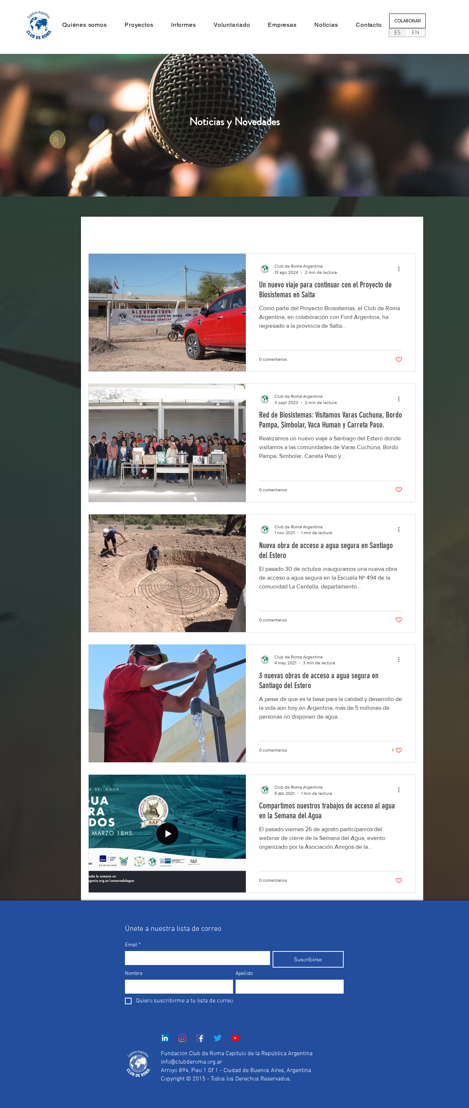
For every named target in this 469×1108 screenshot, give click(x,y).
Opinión (170, 231)
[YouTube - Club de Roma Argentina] (235, 1038)
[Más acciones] (401, 268)
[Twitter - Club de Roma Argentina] (218, 1038)
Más (333, 231)
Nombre (134, 974)
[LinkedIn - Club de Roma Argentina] (165, 1038)
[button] (84, 25)
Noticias (135, 231)
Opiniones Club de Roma (281, 231)
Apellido (244, 974)
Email (133, 945)
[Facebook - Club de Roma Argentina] (200, 1038)
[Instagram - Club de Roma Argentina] (182, 1038)
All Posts (99, 231)
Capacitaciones (214, 231)
